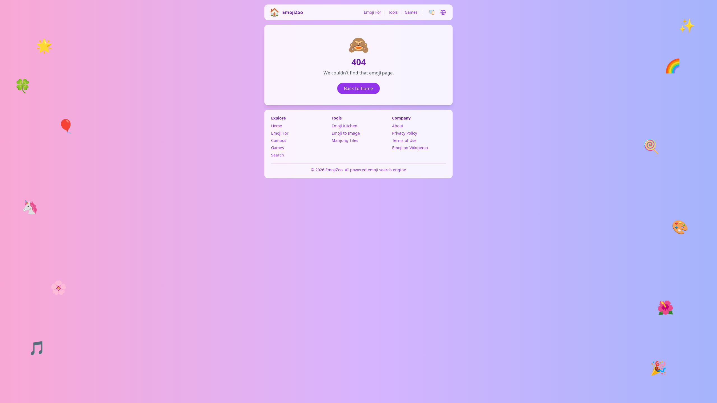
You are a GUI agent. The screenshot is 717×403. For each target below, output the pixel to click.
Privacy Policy (404, 133)
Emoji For (372, 12)
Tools (393, 12)
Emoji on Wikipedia (410, 147)
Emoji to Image (346, 133)
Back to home (358, 88)
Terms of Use (404, 140)
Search (277, 155)
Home (276, 125)
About (397, 125)
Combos (278, 140)
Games (411, 12)
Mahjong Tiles (345, 140)
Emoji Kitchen (344, 125)
